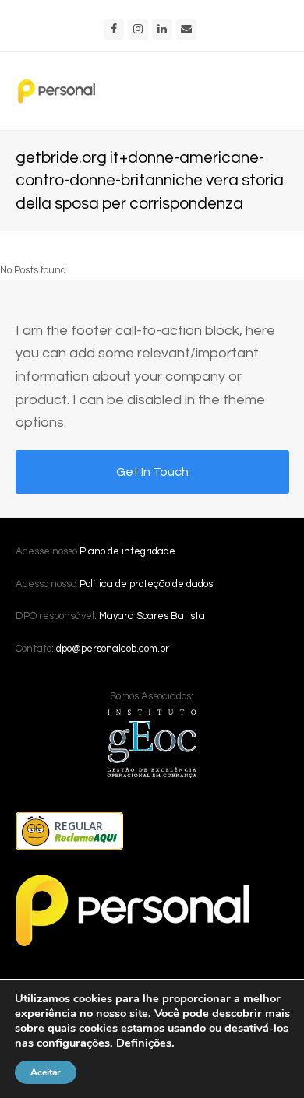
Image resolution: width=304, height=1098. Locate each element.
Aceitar (45, 1072)
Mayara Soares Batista (152, 616)
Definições (143, 1043)
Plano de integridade (127, 551)
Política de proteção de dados (146, 584)
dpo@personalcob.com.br (112, 648)
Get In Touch (152, 472)
